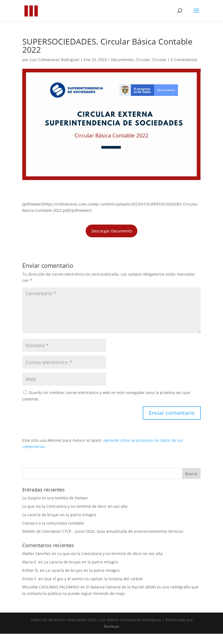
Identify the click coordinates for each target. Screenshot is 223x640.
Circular (143, 59)
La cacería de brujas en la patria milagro (59, 514)
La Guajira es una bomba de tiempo (55, 497)
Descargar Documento (111, 231)
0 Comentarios (184, 59)
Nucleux (111, 626)
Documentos (122, 59)
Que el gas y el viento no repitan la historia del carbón (93, 578)
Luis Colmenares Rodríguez (54, 59)
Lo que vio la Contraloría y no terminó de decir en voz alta (75, 506)
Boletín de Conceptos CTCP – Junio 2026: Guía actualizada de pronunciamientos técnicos (102, 531)
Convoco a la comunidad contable (53, 523)
